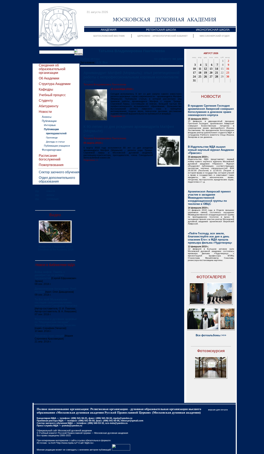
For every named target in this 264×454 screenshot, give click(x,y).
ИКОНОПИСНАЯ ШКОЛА (213, 29)
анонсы (50, 195)
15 (222, 68)
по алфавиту (163, 58)
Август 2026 (211, 53)
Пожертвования (51, 165)
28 (216, 76)
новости (50, 191)
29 (222, 76)
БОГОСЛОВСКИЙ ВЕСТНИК (109, 36)
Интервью (50, 125)
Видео (55, 215)
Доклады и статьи (55, 141)
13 (211, 68)
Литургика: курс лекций (49, 335)
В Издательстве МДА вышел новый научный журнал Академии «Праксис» (211, 149)
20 (211, 72)
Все (105, 62)
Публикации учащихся (57, 145)
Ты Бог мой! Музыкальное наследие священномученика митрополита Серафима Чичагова (56, 302)
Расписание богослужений (49, 157)
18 (199, 72)
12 (205, 68)
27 (211, 76)
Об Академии (49, 78)
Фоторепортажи (51, 149)
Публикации (49, 121)
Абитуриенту (48, 106)
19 (205, 72)
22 (222, 72)
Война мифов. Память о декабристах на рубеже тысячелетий (50, 275)
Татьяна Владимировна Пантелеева (131, 51)
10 (194, 68)
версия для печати (218, 409)
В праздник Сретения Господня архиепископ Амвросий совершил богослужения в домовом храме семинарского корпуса (211, 110)
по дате (177, 58)
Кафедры (46, 89)
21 (216, 72)
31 (194, 80)
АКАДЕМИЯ (108, 29)
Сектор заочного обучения (59, 172)
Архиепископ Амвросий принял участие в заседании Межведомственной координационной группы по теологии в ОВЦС (209, 197)
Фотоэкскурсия (211, 351)
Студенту (46, 100)
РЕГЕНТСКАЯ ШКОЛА (161, 29)
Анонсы (46, 116)
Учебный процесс (52, 95)
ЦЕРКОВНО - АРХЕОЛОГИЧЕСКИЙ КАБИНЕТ (162, 36)
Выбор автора (90, 58)
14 (216, 68)
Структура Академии (55, 84)
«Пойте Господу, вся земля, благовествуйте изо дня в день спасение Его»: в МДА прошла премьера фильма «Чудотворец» (210, 238)
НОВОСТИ (211, 96)
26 (205, 76)
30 (227, 76)
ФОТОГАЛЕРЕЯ (211, 277)
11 (200, 68)
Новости (45, 111)
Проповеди (52, 137)
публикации (52, 199)
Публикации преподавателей (55, 131)
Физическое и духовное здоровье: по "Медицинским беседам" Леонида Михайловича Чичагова (56, 322)
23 (227, 72)
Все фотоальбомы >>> (211, 335)
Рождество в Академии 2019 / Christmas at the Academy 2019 (55, 248)
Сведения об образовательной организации (52, 69)
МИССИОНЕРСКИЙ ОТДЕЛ (215, 36)
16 (227, 68)
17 (194, 72)
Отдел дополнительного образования (57, 179)
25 (199, 76)
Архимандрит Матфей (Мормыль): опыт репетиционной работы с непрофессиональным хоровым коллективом (131, 75)
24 (194, 76)
